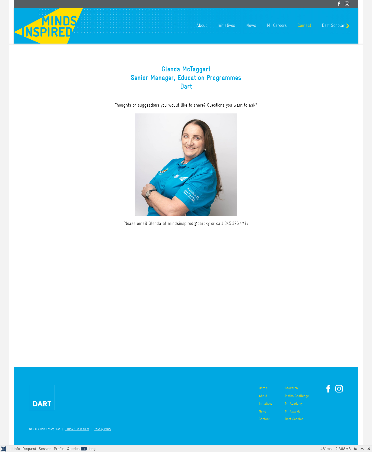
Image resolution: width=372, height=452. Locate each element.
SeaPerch (291, 388)
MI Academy (294, 403)
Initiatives (226, 26)
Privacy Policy (102, 429)
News (251, 26)
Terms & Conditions (77, 429)
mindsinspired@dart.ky (189, 224)
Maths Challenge (297, 396)
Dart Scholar (333, 26)
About (201, 26)
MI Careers (277, 26)
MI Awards (292, 411)
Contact (304, 26)
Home (263, 388)
